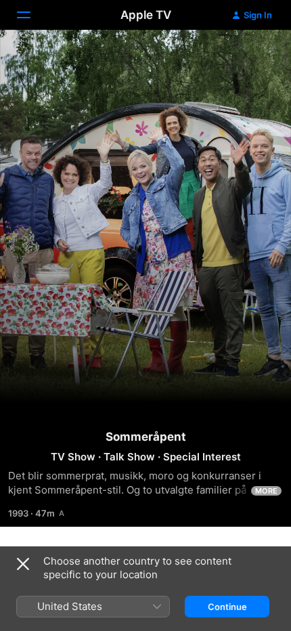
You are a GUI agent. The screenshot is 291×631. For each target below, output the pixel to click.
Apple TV (145, 15)
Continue (227, 606)
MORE (266, 491)
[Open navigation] (32, 15)
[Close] (23, 564)
